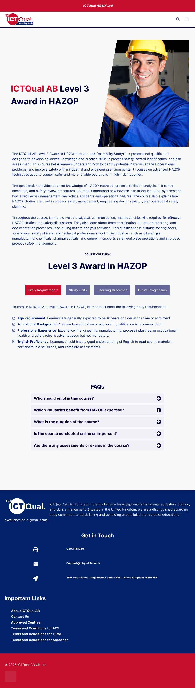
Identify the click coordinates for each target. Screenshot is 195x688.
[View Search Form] (177, 19)
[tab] (43, 290)
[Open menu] (186, 19)
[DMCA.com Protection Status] (97, 676)
